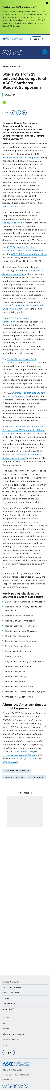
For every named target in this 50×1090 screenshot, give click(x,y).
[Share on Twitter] (18, 112)
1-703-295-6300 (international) (17, 1075)
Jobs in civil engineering (13, 1034)
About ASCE (8, 1009)
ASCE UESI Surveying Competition (29, 254)
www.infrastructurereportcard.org (19, 754)
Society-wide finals (12, 222)
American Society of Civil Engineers (20, 157)
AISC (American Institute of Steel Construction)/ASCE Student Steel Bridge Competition (23, 430)
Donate (5, 1017)
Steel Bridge (36, 777)
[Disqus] (25, 866)
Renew (5, 1028)
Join (4, 1023)
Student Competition (17, 771)
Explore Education (11, 992)
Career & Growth (10, 982)
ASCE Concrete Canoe (13, 206)
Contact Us (7, 1079)
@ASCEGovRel (9, 761)
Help (4, 1045)
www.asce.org (27, 751)
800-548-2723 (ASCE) (12, 1070)
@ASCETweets (31, 758)
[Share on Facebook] (12, 112)
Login (36, 38)
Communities (8, 1003)
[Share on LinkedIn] (24, 112)
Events (5, 998)
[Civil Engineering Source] (12, 52)
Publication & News (11, 987)
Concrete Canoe (14, 777)
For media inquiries (10, 1039)
